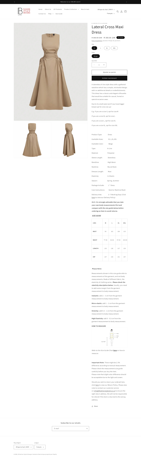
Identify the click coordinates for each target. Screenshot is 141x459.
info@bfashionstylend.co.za (104, 391)
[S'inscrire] (86, 428)
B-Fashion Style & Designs (25, 454)
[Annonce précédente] (14, 2)
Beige (96, 56)
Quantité (94, 61)
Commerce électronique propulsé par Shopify (44, 454)
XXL (114, 48)
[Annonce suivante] (126, 2)
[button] (71, 9)
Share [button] (96, 406)
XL (107, 48)
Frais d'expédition (97, 40)
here (93, 197)
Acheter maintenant (109, 78)
